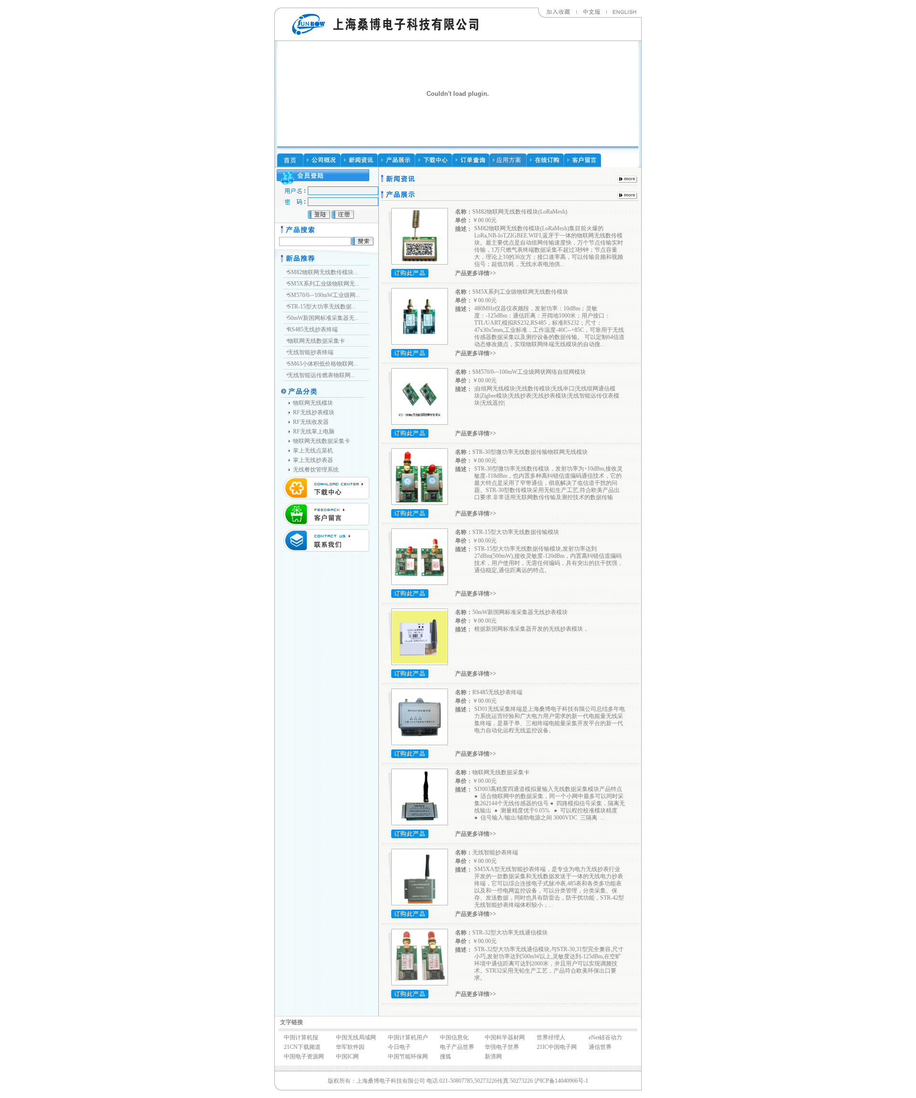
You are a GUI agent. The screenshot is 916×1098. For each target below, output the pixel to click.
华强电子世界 (502, 1047)
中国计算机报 (301, 1037)
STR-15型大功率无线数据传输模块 (515, 532)
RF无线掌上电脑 (313, 431)
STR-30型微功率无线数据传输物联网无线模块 (530, 452)
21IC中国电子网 (557, 1047)
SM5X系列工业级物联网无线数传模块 (520, 291)
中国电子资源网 (304, 1056)
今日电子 (399, 1047)
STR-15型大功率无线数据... (322, 306)
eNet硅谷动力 (605, 1037)
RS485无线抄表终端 (313, 329)
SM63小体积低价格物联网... (323, 363)
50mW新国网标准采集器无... (323, 318)
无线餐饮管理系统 (316, 469)
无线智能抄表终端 (310, 352)
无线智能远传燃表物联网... (321, 375)
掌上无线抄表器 (313, 460)
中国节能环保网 (408, 1056)
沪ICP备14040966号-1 (561, 1080)
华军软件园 (350, 1047)
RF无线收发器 (311, 422)
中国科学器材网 (505, 1037)
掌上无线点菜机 (313, 450)
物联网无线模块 (313, 403)
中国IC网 (347, 1056)
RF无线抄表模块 (313, 412)
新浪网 (493, 1056)
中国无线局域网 (356, 1037)
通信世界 (600, 1047)
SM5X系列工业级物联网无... (323, 283)
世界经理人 (551, 1037)
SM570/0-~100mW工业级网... (324, 295)
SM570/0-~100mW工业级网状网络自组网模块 (529, 372)
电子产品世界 (457, 1047)
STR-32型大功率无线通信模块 (510, 932)
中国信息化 (454, 1037)
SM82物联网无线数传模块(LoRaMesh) (519, 211)
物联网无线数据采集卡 (316, 341)
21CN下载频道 (302, 1047)
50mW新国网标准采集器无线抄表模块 (520, 612)
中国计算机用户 (408, 1037)
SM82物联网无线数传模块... (323, 272)
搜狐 (445, 1056)
